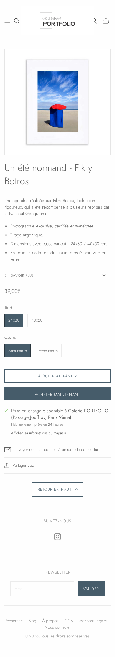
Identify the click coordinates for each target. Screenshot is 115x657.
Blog (32, 621)
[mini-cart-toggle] (106, 21)
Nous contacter (58, 627)
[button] (57, 489)
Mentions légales (93, 621)
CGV (69, 621)
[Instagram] (57, 536)
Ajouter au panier (57, 376)
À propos (50, 621)
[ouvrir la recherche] (17, 21)
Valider (91, 589)
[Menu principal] (7, 21)
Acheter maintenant (57, 394)
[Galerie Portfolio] (57, 20)
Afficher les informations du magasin (38, 433)
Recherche (14, 621)
